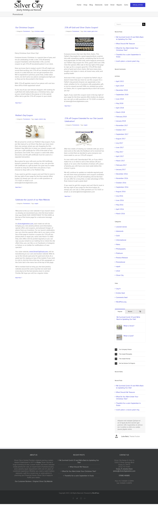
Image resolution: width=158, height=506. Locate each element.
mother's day (42, 119)
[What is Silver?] (119, 326)
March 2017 (120, 161)
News (118, 244)
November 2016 (122, 178)
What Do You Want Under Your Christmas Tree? (127, 49)
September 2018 (122, 94)
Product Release (122, 257)
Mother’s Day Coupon (24, 115)
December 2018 (122, 90)
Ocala (38, 462)
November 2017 (122, 125)
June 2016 (120, 200)
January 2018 (121, 121)
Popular (120, 311)
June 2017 (120, 147)
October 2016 (121, 183)
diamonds (119, 231)
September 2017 (122, 134)
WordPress (95, 493)
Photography (121, 249)
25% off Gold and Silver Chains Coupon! (81, 27)
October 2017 (121, 130)
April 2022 (120, 81)
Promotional (26, 31)
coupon (42, 31)
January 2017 (121, 169)
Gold (118, 235)
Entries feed (120, 293)
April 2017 (120, 156)
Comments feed (121, 297)
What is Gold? (128, 336)
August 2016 (121, 191)
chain (85, 31)
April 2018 (120, 108)
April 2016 (120, 209)
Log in (118, 288)
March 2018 (120, 112)
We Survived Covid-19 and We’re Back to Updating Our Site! (129, 38)
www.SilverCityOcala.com (38, 251)
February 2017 (121, 165)
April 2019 (120, 86)
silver (95, 31)
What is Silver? (128, 326)
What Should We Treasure (125, 43)
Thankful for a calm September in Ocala (79, 476)
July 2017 (119, 143)
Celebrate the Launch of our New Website (32, 199)
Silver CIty (119, 275)
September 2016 (122, 187)
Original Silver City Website (42, 481)
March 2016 (120, 213)
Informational (121, 240)
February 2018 (121, 116)
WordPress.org (121, 302)
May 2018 (119, 103)
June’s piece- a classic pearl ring (127, 61)
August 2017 (121, 138)
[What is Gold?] (119, 336)
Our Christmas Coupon (24, 27)
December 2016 (122, 174)
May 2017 (119, 152)
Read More (18, 103)
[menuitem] (80, 4)
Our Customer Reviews (23, 481)
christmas (37, 31)
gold (93, 31)
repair (118, 266)
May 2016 (119, 205)
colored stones (121, 227)
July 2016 (119, 196)
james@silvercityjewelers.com (124, 471)
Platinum (119, 253)
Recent (130, 311)
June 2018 (120, 99)
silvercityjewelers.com (25, 224)
